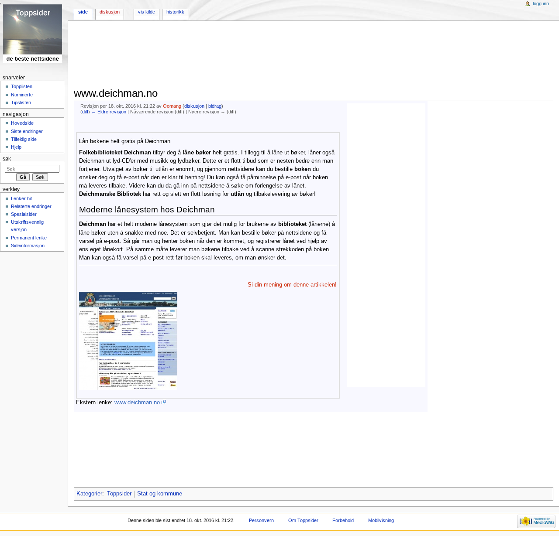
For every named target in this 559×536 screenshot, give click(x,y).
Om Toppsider (303, 520)
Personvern (261, 520)
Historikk (175, 11)
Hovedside (22, 123)
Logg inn (541, 3)
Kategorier (89, 494)
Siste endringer (27, 131)
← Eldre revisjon (108, 111)
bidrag (214, 106)
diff (85, 111)
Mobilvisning (381, 520)
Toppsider (119, 494)
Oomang (172, 106)
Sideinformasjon (28, 245)
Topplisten (21, 86)
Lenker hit (21, 198)
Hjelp (16, 147)
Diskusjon (110, 11)
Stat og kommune (159, 494)
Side (83, 11)
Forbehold (343, 520)
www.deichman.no (137, 402)
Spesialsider (24, 214)
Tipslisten (21, 102)
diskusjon (194, 106)
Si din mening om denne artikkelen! (292, 285)
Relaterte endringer (31, 206)
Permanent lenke (29, 237)
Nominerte (22, 94)
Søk (7, 158)
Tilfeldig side (24, 139)
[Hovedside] (34, 34)
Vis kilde (146, 11)
